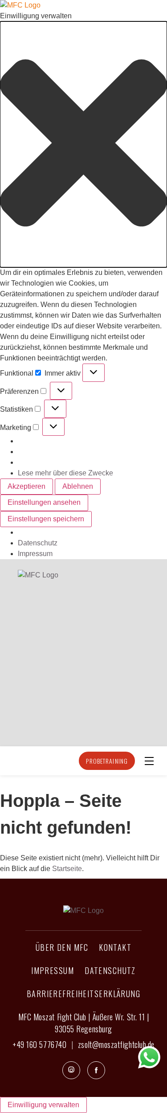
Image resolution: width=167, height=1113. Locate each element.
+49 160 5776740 (39, 1044)
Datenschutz (37, 543)
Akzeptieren (26, 486)
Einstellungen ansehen (44, 502)
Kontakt (115, 947)
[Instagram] (71, 1070)
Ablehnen (77, 486)
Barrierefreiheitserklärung (83, 993)
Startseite (67, 868)
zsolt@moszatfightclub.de (116, 1044)
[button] (83, 144)
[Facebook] (96, 1070)
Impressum (35, 553)
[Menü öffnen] (149, 761)
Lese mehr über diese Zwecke (65, 473)
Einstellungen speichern (46, 519)
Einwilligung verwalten (43, 1105)
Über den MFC (62, 947)
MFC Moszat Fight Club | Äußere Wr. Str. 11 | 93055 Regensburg (83, 1023)
